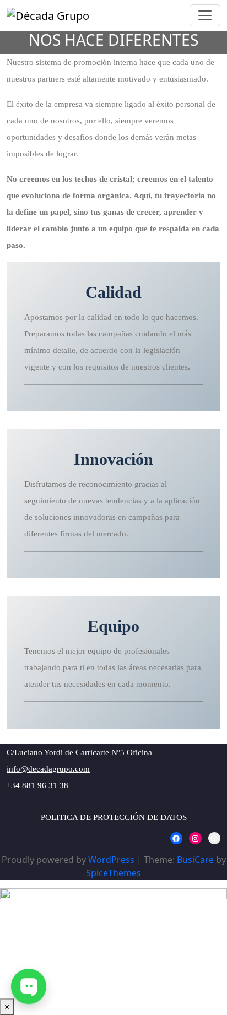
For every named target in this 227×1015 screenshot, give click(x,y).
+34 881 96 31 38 (37, 785)
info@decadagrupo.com (48, 768)
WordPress (111, 860)
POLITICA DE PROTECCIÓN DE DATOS (114, 817)
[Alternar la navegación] (205, 15)
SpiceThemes (113, 873)
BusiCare (196, 860)
